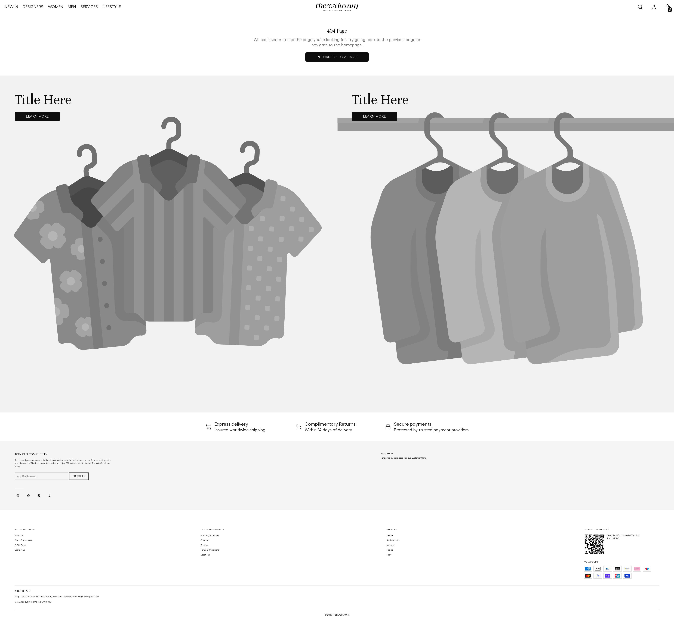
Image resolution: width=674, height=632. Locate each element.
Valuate (390, 545)
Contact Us (20, 550)
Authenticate (393, 540)
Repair (390, 550)
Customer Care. (418, 458)
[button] (640, 7)
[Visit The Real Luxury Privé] (594, 544)
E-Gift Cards (20, 545)
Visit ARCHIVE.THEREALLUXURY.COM (33, 602)
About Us (19, 535)
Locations (205, 555)
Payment (205, 540)
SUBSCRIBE (79, 476)
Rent (389, 555)
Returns (204, 545)
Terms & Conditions (210, 550)
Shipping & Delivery (210, 535)
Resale (390, 535)
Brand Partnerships (23, 540)
